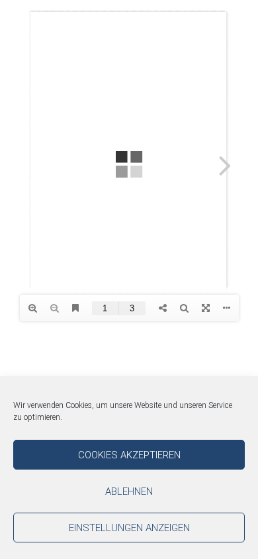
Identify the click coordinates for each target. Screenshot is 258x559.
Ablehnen (129, 491)
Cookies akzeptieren (129, 455)
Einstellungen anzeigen (129, 528)
